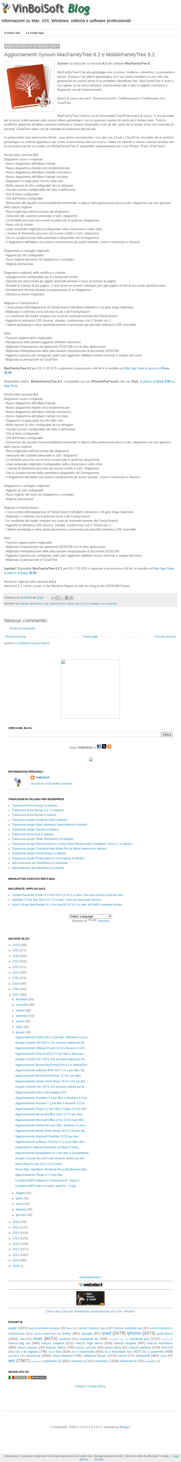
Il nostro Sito (12, 33)
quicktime (13, 1355)
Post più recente (15, 636)
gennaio (21, 1215)
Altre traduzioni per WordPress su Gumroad (39, 863)
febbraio (21, 1209)
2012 (16, 1244)
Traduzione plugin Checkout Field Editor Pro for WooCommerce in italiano (59, 848)
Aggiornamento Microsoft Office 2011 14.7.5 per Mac (48, 1114)
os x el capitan (91, 603)
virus (163, 1355)
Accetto (98, 1459)
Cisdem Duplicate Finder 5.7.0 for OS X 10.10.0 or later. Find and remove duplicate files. (68, 895)
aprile (20, 1198)
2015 (16, 1227)
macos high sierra (89, 1343)
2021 (16, 972)
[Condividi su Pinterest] (71, 597)
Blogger (125, 1427)
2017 (16, 994)
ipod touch (36, 603)
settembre (22, 1016)
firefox (66, 1333)
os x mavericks (83, 1351)
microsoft (167, 1347)
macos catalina (52, 1343)
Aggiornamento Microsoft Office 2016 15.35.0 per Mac (49, 1120)
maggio (21, 1193)
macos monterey (160, 1343)
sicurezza (33, 1355)
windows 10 (53, 1361)
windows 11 (78, 1361)
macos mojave (125, 1343)
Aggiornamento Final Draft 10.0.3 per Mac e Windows (49, 1053)
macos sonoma (86, 1347)
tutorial (122, 1355)
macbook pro (57, 603)
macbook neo (116, 1339)
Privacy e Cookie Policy (90, 1386)
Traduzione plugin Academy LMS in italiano (39, 820)
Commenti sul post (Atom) (32, 643)
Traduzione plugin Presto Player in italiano (39, 853)
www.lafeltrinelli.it (90, 1277)
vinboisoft (143, 1355)
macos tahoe (113, 1347)
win (11, 1360)
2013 (16, 1238)
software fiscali (94, 1355)
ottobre (20, 1010)
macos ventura (139, 1347)
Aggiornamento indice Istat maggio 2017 (41, 1092)
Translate (103, 921)
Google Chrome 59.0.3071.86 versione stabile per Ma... (50, 1158)
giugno (20, 1032)
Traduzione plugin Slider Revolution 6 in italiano (43, 839)
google (87, 1333)
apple (12, 1328)
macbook (64, 1339)
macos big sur (19, 1343)
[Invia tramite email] (53, 597)
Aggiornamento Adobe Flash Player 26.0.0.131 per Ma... (51, 1081)
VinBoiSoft (42, 777)
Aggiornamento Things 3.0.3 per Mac (39, 1175)
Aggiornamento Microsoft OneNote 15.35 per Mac (47, 1136)
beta (69, 1328)
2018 (16, 989)
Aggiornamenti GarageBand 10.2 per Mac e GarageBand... (52, 1153)
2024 (16, 956)
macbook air (89, 1339)
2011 (16, 1249)
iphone (25, 603)
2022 (16, 967)
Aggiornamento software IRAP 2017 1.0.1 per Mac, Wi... (50, 1070)
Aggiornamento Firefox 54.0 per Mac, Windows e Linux (50, 1125)
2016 (16, 1222)
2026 (16, 945)
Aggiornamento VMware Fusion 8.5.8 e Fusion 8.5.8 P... (50, 1048)
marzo (20, 1203)
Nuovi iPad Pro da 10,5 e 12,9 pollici (38, 1164)
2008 (16, 1266)
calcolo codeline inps (92, 1328)
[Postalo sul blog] (58, 597)
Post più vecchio (165, 636)
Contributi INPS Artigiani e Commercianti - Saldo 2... (48, 1180)
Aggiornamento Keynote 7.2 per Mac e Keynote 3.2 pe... (51, 1103)
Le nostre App (35, 33)
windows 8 (128, 1361)
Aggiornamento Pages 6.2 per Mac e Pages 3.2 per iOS (50, 1109)
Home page (90, 636)
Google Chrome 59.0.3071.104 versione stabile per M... (50, 1086)
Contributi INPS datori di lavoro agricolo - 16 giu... (46, 1186)
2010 (16, 1255)
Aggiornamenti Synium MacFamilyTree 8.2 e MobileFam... (52, 1065)
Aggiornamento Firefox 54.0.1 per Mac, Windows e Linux (51, 1037)
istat (22, 1339)
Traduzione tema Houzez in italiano (34, 805)
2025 (16, 950)
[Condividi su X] (62, 597)
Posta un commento (22, 628)
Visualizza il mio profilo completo (52, 783)
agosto (20, 1021)
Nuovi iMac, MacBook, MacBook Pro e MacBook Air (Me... (52, 1169)
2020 (16, 978)
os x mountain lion (118, 1351)
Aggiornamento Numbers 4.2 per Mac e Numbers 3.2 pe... (52, 1098)
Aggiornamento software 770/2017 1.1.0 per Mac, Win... (50, 1142)
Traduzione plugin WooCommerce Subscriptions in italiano (49, 824)
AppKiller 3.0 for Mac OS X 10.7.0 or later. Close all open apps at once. (57, 899)
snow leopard (63, 1355)
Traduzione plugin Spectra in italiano (35, 829)
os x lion (55, 1351)
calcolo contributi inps (128, 1328)
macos (165, 1339)
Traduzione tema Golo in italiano (32, 834)
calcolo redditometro (45, 1333)
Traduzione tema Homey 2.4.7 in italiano (38, 810)
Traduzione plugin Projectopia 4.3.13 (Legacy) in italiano (48, 858)
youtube (150, 1361)
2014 (16, 1232)
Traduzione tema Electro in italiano (34, 815)
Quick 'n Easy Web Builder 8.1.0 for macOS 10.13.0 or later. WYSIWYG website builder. (67, 904)
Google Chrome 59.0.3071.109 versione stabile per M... (50, 1059)
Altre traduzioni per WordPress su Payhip (38, 868)
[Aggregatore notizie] (37, 1378)
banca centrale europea (44, 1328)
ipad (17, 603)
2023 (16, 961)
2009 (16, 1260)
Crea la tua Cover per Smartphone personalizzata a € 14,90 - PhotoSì (90, 1311)
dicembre (22, 999)
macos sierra (74, 603)
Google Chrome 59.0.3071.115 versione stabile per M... (50, 1042)
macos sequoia (27, 1347)
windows (35, 1361)
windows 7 (102, 1361)
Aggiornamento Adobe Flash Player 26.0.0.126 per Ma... (51, 1130)
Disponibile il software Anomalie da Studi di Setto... (47, 1147)
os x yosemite (109, 603)
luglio (20, 1027)
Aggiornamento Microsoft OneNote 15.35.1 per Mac (48, 1075)
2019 (16, 983)
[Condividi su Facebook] (67, 597)
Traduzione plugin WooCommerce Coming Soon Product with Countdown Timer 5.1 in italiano (72, 844)
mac (46, 603)
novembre (22, 1004)
